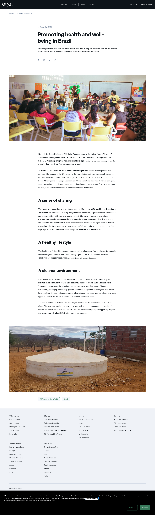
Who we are (14, 416)
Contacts (48, 443)
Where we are (15, 443)
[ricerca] (137, 4)
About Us (64, 4)
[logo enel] (7, 4)
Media (83, 4)
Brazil (66, 399)
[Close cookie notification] (152, 493)
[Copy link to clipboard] (55, 60)
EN (131, 5)
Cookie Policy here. (91, 498)
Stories (73, 4)
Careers (91, 4)
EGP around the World (49, 399)
